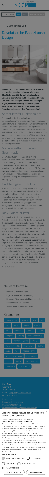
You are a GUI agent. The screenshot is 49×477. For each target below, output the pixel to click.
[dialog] (24, 443)
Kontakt (29, 421)
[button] (24, 467)
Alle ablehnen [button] (36, 472)
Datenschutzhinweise (9, 454)
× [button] (46, 411)
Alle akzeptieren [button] (14, 472)
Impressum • (22, 421)
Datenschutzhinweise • (10, 421)
